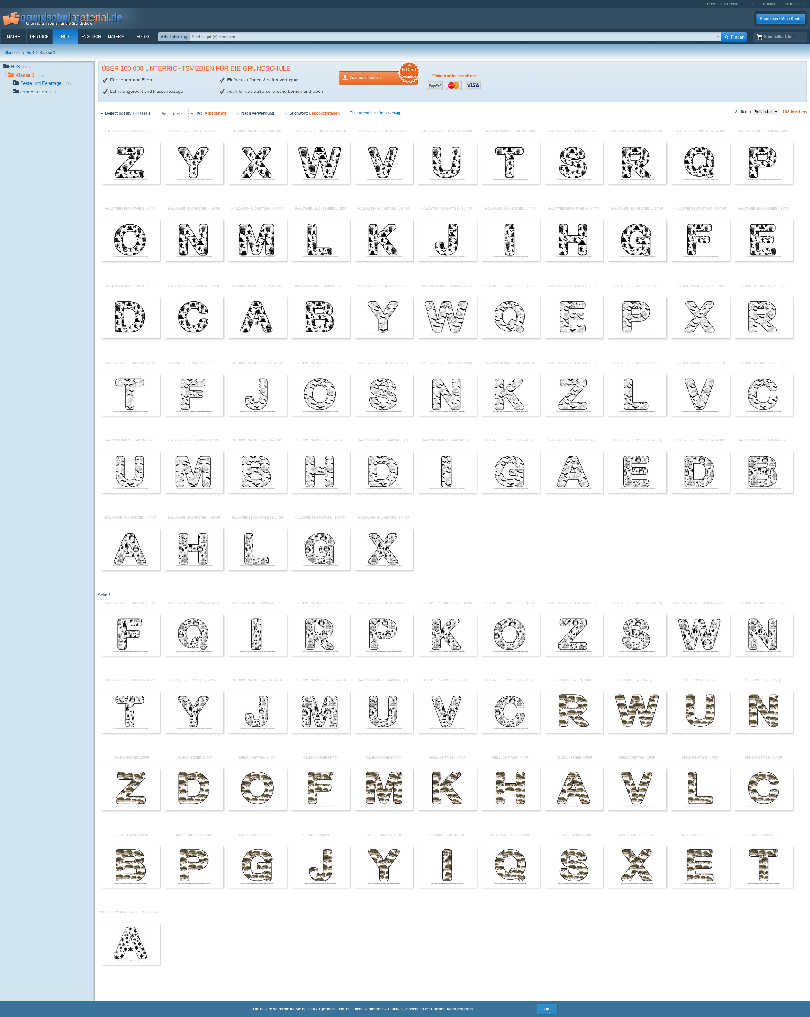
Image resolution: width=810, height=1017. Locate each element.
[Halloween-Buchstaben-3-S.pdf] (637, 654)
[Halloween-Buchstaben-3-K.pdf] (447, 654)
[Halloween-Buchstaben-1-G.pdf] (637, 260)
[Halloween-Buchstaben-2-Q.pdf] (510, 337)
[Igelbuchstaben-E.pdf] (700, 886)
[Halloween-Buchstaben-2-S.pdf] (383, 414)
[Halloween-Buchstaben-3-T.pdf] (130, 732)
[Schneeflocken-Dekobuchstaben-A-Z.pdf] (130, 963)
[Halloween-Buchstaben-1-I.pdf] (510, 260)
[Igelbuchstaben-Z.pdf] (130, 809)
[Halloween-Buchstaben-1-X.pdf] (257, 182)
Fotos (143, 37)
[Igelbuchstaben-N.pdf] (763, 732)
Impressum (794, 4)
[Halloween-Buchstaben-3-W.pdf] (700, 654)
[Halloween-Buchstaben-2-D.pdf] (383, 492)
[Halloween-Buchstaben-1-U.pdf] (447, 182)
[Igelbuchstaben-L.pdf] (700, 809)
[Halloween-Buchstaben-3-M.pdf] (320, 732)
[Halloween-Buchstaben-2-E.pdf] (573, 337)
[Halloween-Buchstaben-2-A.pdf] (573, 492)
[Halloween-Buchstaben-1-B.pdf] (320, 337)
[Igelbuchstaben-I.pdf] (447, 886)
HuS (65, 37)
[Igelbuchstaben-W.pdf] (637, 732)
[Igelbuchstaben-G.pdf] (257, 886)
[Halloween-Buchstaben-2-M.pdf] (194, 492)
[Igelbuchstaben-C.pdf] (763, 809)
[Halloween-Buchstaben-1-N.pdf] (194, 260)
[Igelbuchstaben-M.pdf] (383, 809)
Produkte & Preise (722, 4)
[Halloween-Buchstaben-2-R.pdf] (763, 337)
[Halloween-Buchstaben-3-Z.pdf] (573, 654)
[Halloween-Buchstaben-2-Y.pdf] (383, 337)
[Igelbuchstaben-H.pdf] (510, 809)
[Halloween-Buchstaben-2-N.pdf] (447, 414)
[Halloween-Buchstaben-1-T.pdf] (510, 182)
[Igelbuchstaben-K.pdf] (447, 809)
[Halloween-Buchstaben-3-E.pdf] (637, 492)
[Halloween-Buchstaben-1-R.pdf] (637, 182)
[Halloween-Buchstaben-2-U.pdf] (130, 492)
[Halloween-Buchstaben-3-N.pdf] (763, 654)
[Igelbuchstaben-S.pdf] (573, 886)
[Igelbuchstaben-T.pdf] (763, 886)
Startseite (12, 52)
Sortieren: (744, 112)
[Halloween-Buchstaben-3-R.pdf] (320, 654)
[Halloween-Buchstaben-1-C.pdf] (194, 337)
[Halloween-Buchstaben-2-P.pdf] (637, 337)
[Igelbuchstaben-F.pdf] (320, 809)
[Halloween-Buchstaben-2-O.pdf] (320, 414)
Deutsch (39, 37)
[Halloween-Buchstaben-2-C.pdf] (763, 414)
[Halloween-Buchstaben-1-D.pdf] (130, 337)
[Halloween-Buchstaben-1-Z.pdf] (130, 182)
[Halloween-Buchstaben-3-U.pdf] (383, 732)
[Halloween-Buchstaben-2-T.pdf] (130, 414)
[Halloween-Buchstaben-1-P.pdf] (763, 182)
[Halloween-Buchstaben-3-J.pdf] (257, 732)
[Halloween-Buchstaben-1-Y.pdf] (194, 182)
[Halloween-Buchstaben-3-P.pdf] (383, 654)
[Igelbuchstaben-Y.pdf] (383, 886)
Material (117, 37)
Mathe (13, 37)
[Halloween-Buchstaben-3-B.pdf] (763, 492)
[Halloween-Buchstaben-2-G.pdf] (510, 492)
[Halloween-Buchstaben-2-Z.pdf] (573, 414)
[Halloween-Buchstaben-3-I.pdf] (257, 654)
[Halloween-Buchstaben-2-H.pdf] (320, 492)
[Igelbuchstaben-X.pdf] (637, 886)
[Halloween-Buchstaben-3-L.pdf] (257, 569)
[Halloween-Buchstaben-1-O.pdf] (130, 260)
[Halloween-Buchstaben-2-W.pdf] (447, 337)
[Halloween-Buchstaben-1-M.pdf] (257, 260)
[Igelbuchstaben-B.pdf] (130, 886)
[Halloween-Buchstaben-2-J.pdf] (257, 414)
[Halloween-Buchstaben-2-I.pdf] (447, 492)
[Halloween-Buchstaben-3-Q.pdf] (194, 654)
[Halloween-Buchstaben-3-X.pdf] (383, 569)
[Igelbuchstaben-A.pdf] (573, 809)
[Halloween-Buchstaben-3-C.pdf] (510, 732)
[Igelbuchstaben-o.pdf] (257, 809)
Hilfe (751, 4)
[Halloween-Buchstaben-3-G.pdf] (320, 569)
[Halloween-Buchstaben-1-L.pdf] (320, 260)
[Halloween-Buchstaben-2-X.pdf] (700, 337)
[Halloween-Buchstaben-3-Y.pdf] (194, 732)
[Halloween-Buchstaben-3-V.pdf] (447, 732)
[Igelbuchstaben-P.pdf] (194, 886)
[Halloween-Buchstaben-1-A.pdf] (257, 337)
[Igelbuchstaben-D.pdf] (194, 809)
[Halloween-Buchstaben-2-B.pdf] (257, 492)
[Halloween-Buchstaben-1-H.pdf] (573, 260)
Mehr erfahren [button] (460, 1009)
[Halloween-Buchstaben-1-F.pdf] (700, 260)
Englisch (91, 37)
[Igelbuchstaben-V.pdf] (637, 809)
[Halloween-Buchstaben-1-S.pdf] (573, 182)
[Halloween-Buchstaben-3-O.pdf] (510, 654)
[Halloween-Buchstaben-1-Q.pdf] (700, 182)
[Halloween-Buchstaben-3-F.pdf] (130, 654)
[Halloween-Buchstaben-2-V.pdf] (700, 414)
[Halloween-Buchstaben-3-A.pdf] (130, 569)
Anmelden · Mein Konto (780, 18)
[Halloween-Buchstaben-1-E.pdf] (763, 260)
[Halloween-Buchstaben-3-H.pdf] (194, 569)
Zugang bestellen (383, 75)
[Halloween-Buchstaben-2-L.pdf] (637, 414)
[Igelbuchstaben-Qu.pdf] (510, 886)
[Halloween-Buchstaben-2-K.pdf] (510, 414)
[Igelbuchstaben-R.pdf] (573, 732)
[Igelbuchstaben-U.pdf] (700, 732)
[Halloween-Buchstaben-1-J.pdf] (447, 260)
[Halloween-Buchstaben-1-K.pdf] (383, 260)
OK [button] (547, 1009)
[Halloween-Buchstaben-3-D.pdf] (700, 492)
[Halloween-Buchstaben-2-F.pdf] (194, 414)
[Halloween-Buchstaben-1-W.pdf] (320, 182)
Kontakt (769, 4)
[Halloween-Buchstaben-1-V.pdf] (383, 182)
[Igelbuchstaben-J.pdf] (320, 886)
